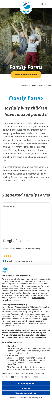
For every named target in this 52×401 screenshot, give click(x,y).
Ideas (34, 85)
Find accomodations (26, 74)
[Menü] (50, 4)
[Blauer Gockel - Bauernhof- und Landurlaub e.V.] (26, 8)
